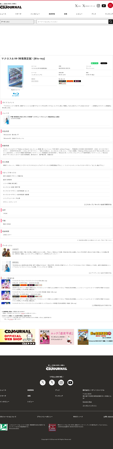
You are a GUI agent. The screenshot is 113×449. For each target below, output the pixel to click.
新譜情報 (52, 14)
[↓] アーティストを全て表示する (100, 273)
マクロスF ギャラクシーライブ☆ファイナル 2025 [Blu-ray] (29, 280)
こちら (22, 313)
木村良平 (15, 249)
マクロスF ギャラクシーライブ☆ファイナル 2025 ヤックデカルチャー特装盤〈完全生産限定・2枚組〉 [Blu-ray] (44, 303)
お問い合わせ (108, 417)
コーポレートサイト (90, 405)
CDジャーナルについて (8, 417)
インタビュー (35, 14)
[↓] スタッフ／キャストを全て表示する (98, 204)
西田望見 (15, 262)
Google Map (87, 402)
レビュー (79, 14)
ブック (94, 14)
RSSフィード (78, 417)
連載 (65, 14)
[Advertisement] (56, 41)
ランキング (109, 14)
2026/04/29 (32, 283)
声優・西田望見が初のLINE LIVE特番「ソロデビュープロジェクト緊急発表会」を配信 (35, 117)
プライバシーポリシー (45, 417)
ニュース (3, 14)
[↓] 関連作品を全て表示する (102, 305)
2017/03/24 (35, 81)
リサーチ (18, 14)
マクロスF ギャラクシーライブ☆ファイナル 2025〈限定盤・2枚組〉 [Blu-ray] (34, 292)
